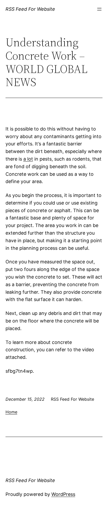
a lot (28, 159)
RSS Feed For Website (30, 9)
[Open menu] (99, 9)
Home (11, 412)
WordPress (63, 494)
